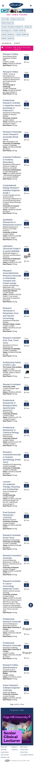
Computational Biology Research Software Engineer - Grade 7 (12, 189)
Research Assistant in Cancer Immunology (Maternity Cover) (11, 585)
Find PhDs (4, 749)
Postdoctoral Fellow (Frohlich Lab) (12, 363)
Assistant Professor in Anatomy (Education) (12, 159)
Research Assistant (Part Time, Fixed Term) (11, 340)
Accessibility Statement (26, 754)
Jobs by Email (5, 754)
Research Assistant (11, 384)
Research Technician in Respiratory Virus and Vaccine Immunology (11, 313)
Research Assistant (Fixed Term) (11, 536)
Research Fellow (10, 54)
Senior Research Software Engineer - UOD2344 (12, 688)
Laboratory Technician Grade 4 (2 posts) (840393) (11, 248)
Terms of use (23, 747)
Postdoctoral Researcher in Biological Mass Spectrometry (10, 404)
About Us (14, 747)
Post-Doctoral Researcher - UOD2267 (9, 515)
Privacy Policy (24, 749)
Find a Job (4, 747)
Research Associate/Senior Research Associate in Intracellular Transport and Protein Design (12, 276)
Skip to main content (7, 1)
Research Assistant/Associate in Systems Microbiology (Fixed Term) (12, 457)
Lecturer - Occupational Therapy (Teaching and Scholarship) (11, 486)
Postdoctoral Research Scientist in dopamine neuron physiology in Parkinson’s (12, 105)
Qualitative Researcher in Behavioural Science (12, 222)
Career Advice (4, 752)
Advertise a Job (5, 757)
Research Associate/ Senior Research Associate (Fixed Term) (12, 136)
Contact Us (15, 749)
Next (22, 704)
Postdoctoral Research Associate (12, 620)
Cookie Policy (24, 752)
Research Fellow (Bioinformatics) (10, 666)
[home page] (16, 8)
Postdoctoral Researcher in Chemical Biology (11, 430)
